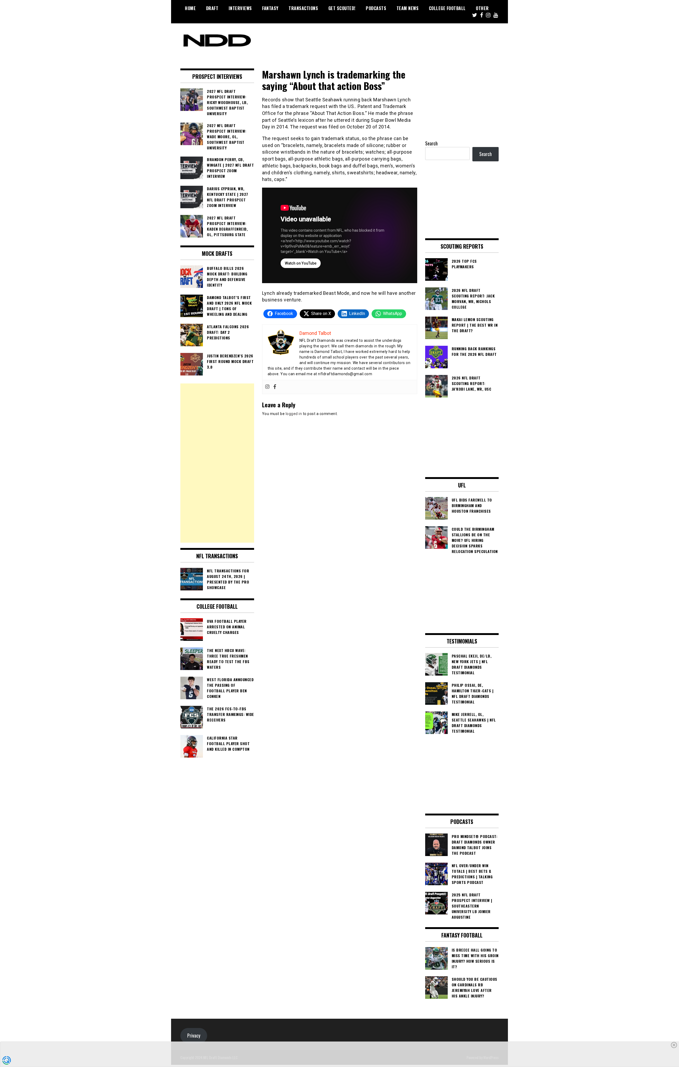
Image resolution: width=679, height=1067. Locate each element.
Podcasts (376, 8)
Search (431, 143)
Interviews (240, 8)
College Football (447, 8)
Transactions (303, 8)
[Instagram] (267, 387)
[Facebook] (274, 387)
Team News (408, 8)
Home (190, 8)
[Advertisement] (217, 463)
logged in (294, 414)
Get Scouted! (342, 8)
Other (482, 8)
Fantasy (270, 8)
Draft (212, 8)
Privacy (193, 1035)
